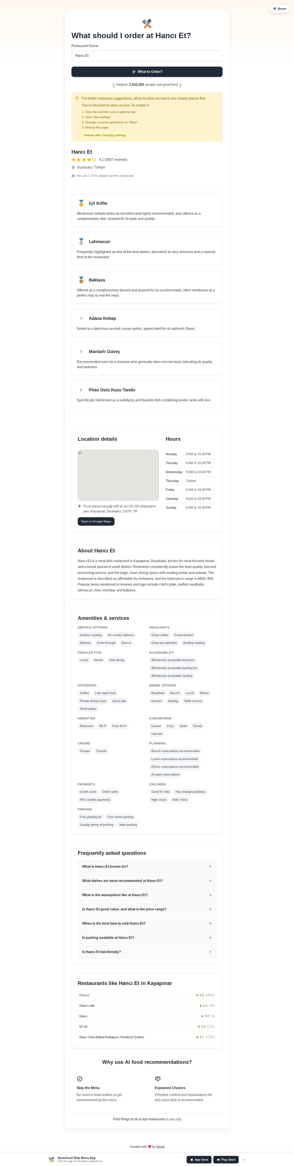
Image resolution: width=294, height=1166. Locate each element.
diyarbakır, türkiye (91, 167)
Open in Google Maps (96, 521)
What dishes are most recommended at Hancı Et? (122, 881)
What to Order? (150, 71)
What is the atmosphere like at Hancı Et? (115, 895)
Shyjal (160, 1146)
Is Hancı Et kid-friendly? (101, 952)
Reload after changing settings (105, 135)
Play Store (228, 1159)
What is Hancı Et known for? (105, 866)
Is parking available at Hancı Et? (108, 937)
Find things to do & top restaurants (139, 1119)
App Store (201, 1159)
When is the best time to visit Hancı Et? (113, 923)
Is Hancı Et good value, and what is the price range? (124, 909)
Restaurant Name (84, 46)
